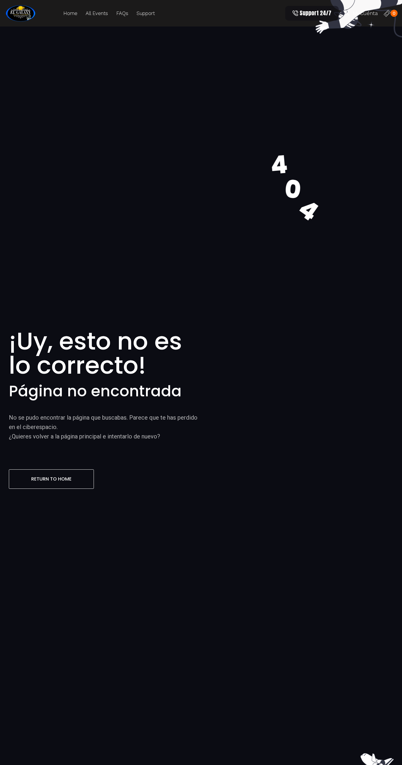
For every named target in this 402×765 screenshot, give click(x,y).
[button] (312, 13)
